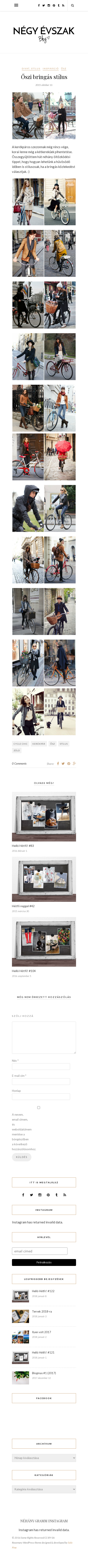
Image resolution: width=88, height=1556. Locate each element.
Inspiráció (51, 68)
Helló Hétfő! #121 (43, 1352)
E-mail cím (19, 1075)
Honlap (16, 1090)
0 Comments (19, 763)
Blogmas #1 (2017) (44, 1373)
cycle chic (21, 743)
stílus (64, 743)
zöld (17, 750)
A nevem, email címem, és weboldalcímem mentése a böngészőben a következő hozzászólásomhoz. (20, 1132)
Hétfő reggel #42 (23, 906)
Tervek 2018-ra (42, 1311)
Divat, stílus (31, 68)
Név (15, 1060)
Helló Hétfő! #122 (43, 1291)
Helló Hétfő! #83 (23, 845)
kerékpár (38, 743)
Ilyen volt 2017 (41, 1332)
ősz (52, 743)
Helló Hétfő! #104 (24, 971)
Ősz (63, 68)
